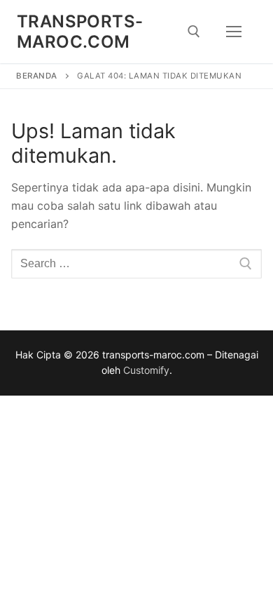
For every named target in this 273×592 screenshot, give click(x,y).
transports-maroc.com (80, 31)
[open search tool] (194, 31)
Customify (146, 370)
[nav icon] (233, 31)
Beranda (36, 76)
